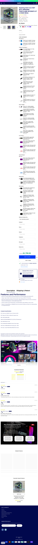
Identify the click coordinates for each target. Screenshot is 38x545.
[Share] (36, 257)
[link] (19, 433)
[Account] (33, 3)
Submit (19, 525)
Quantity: (20, 30)
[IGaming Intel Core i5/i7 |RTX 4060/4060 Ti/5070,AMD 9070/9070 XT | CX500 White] (19, 487)
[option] (19, 1)
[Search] (4, 3)
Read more (19, 365)
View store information (24, 266)
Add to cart (19, 494)
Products (5, 5)
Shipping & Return (23, 290)
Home (2, 5)
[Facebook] (2, 530)
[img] (3, 385)
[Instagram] (6, 530)
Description (11, 290)
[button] (1, 27)
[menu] (1, 3)
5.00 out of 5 (22, 371)
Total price (21, 253)
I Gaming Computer (25, 17)
